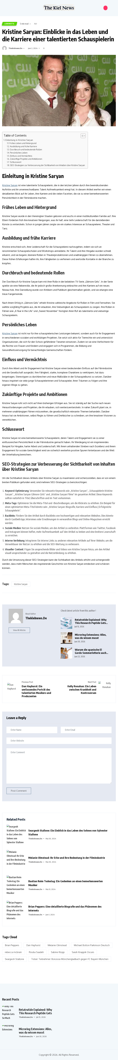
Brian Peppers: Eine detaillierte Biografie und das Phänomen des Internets (64, 908)
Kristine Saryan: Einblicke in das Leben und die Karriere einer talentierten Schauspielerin (58, 35)
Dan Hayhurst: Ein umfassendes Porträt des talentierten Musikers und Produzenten (36, 691)
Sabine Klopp (58, 952)
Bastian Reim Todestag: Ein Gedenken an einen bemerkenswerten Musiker (65, 883)
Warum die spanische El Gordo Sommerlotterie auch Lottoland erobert (90, 651)
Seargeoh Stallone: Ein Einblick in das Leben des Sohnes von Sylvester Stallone (67, 832)
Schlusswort (15, 162)
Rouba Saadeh (36, 952)
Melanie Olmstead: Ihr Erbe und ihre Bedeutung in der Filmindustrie (66, 857)
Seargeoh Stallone (14, 959)
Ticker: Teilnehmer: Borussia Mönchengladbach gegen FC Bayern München (69, 959)
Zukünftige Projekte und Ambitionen (26, 159)
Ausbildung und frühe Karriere (23, 146)
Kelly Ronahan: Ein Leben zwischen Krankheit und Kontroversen (81, 689)
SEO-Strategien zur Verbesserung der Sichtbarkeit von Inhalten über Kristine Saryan (47, 165)
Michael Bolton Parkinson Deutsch (92, 945)
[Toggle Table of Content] (81, 135)
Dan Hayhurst (33, 945)
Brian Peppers (12, 945)
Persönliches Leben (18, 152)
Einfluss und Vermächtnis (21, 156)
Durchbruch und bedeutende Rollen (26, 149)
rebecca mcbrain (13, 952)
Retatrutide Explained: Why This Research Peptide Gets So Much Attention (90, 621)
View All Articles (19, 630)
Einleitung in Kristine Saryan (19, 140)
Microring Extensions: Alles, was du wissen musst (90, 636)
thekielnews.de (15, 48)
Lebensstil (9, 24)
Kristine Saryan (10, 185)
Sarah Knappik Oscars (83, 952)
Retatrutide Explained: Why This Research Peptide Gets (35, 1011)
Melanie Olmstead (57, 945)
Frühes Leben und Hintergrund (22, 143)
